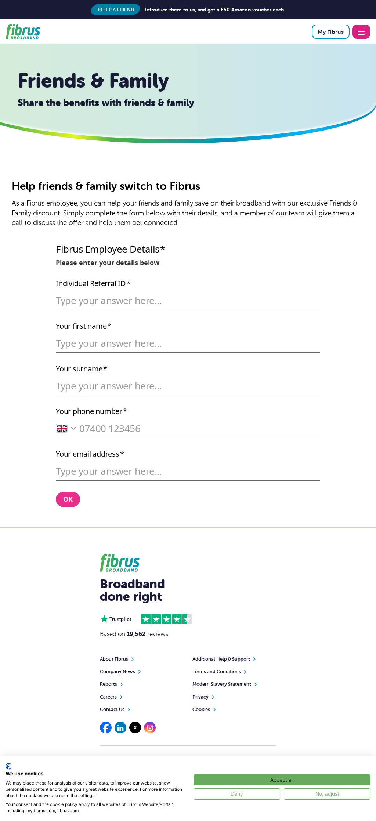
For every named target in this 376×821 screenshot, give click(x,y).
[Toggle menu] (361, 32)
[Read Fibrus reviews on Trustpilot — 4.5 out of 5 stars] (166, 619)
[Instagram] (150, 727)
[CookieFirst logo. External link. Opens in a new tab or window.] (8, 766)
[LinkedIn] (120, 727)
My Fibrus (331, 31)
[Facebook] (106, 727)
